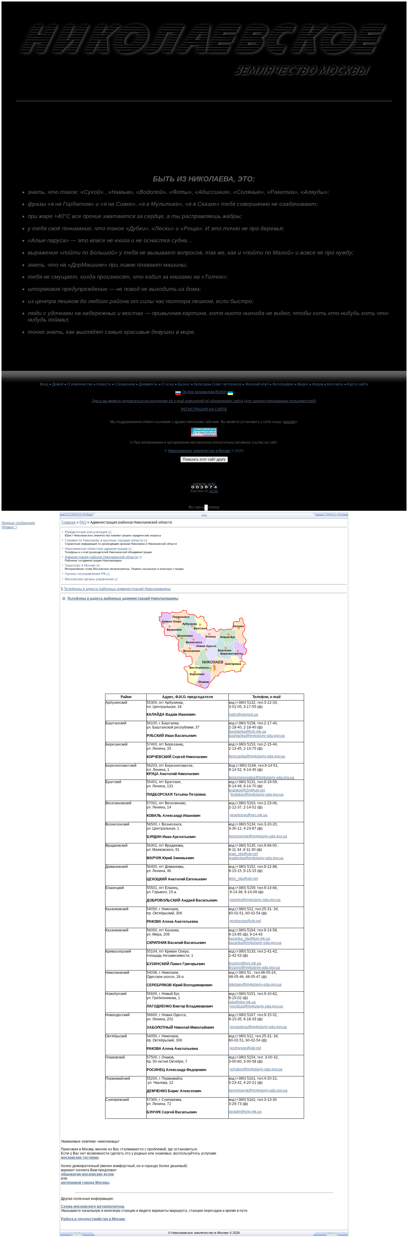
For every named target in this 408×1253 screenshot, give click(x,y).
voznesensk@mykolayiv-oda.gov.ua (258, 836)
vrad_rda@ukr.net (243, 854)
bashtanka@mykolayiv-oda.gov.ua (257, 736)
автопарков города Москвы (85, 1183)
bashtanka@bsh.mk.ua (247, 731)
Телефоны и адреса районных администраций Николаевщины (117, 589)
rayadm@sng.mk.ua (245, 1112)
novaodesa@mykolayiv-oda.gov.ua (258, 1027)
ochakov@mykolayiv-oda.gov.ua (256, 1069)
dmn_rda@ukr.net (243, 879)
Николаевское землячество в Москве (199, 451)
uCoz (213, 491)
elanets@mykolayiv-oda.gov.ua (255, 900)
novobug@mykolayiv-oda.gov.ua (256, 1006)
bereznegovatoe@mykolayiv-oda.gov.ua (261, 777)
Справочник (125, 384)
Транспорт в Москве (80, 565)
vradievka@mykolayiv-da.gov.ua (256, 858)
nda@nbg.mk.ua (242, 1002)
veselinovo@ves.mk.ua (248, 815)
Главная (69, 522)
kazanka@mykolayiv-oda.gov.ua (255, 943)
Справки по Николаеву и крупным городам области (104, 540)
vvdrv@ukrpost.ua (243, 714)
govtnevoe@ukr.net (245, 921)
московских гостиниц (80, 1157)
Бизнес (184, 384)
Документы (148, 384)
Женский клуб (257, 384)
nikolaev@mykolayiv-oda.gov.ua (255, 984)
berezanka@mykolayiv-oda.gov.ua (257, 756)
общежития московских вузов (87, 1174)
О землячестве (80, 384)
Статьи (168, 384)
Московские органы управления (89, 579)
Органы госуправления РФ (85, 573)
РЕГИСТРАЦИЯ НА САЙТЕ (204, 409)
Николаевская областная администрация (96, 548)
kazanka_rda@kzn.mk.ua (249, 938)
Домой (57, 384)
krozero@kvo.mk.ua (245, 963)
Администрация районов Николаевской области (101, 557)
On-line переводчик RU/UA (204, 392)
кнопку (289, 422)
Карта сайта (357, 384)
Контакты (335, 384)
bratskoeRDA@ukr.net (247, 790)
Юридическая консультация (86, 532)
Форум (317, 384)
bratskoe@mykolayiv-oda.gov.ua (257, 794)
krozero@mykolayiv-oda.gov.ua (254, 967)
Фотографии (283, 384)
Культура (201, 384)
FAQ (82, 522)
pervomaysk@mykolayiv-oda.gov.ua (258, 1090)
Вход (44, 384)
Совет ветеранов (226, 384)
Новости (103, 384)
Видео (302, 384)
